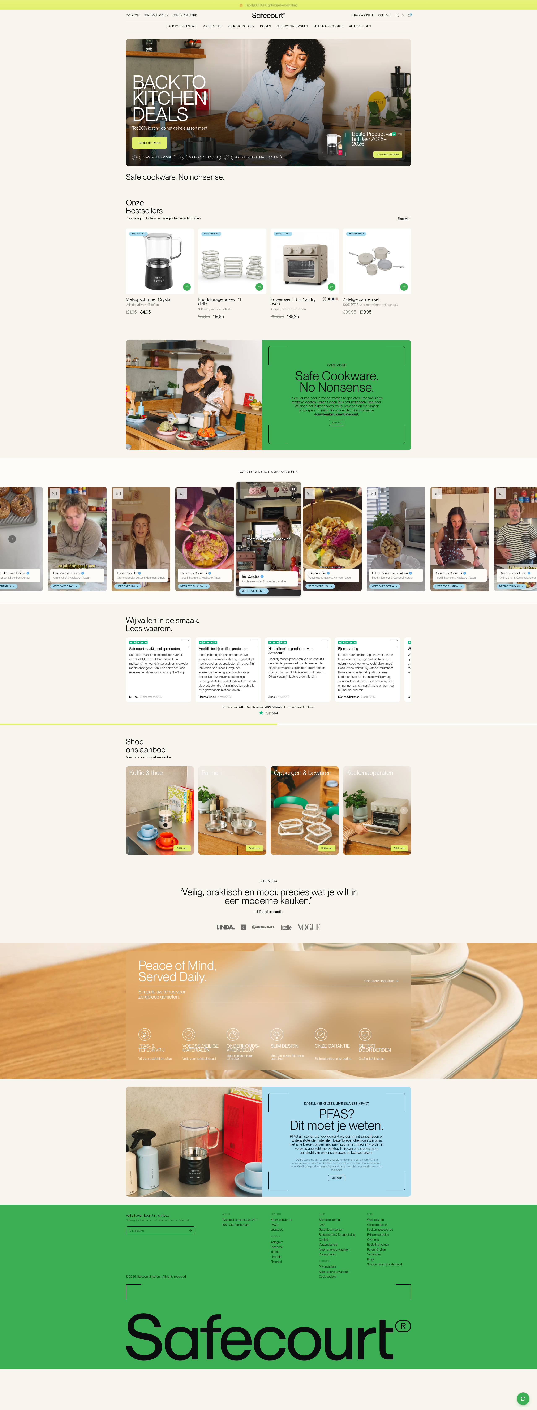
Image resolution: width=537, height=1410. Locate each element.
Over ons (132, 15)
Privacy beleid (328, 1254)
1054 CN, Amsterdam (235, 1224)
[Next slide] (525, 539)
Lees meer (337, 1178)
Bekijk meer (182, 848)
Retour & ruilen (376, 1249)
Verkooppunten (362, 15)
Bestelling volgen (378, 1244)
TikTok (275, 1252)
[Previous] (133, 810)
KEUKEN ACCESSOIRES (328, 26)
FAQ (322, 1224)
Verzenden (374, 1254)
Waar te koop (375, 1219)
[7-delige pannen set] (377, 261)
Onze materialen (156, 15)
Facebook (277, 1247)
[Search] (397, 15)
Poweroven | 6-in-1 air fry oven (293, 301)
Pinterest (276, 1261)
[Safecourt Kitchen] (268, 15)
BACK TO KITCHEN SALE (182, 26)
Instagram (277, 1242)
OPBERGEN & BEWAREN (292, 26)
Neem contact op (281, 1219)
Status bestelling (329, 1219)
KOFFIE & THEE (212, 26)
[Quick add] (187, 287)
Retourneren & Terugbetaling (337, 1234)
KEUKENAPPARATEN (241, 26)
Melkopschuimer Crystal (148, 299)
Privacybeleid (327, 1266)
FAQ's (274, 1224)
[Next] (404, 810)
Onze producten (377, 1224)
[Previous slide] (12, 539)
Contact (384, 15)
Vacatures (277, 1229)
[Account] (403, 15)
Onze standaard (185, 15)
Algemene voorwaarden (334, 1249)
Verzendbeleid (328, 1244)
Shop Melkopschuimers (388, 154)
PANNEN (265, 26)
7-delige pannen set (361, 299)
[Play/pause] (293, 489)
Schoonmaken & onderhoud (384, 1264)
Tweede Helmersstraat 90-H (240, 1219)
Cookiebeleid (327, 1276)
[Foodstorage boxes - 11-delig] (232, 261)
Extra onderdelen (378, 1234)
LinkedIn (276, 1257)
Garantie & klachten (331, 1229)
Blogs (370, 1259)
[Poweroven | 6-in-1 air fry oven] (305, 261)
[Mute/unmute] (293, 498)
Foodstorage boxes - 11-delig (220, 301)
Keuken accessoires (380, 1229)
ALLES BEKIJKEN (360, 26)
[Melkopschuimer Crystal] (160, 261)
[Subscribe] (190, 1230)
